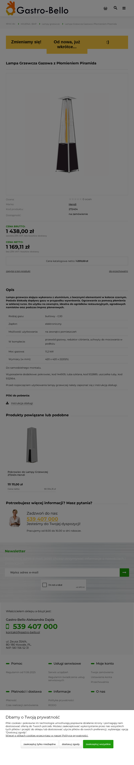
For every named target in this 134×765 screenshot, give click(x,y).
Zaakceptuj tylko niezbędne (40, 744)
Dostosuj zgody (71, 744)
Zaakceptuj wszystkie (98, 744)
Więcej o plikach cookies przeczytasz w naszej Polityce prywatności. (47, 735)
